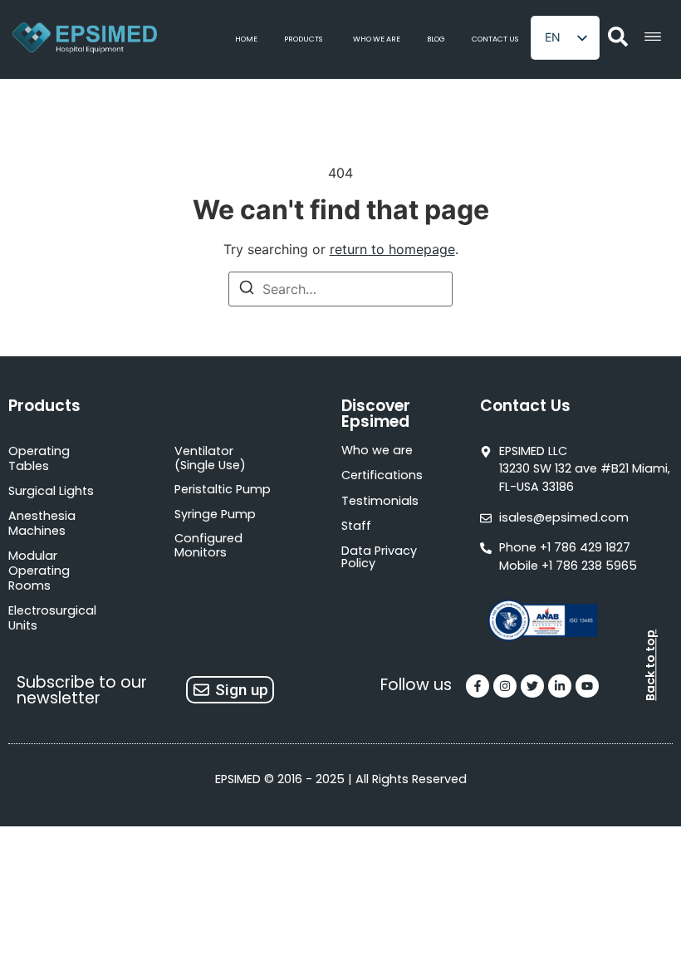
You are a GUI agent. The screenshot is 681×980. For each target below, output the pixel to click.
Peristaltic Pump (222, 489)
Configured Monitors (208, 545)
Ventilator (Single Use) (210, 458)
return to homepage (392, 249)
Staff (356, 525)
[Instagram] (505, 686)
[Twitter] (532, 686)
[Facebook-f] (477, 686)
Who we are (377, 450)
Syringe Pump (215, 514)
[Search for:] (340, 289)
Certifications (382, 475)
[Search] (246, 289)
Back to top (650, 665)
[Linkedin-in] (559, 686)
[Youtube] (587, 686)
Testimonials (380, 500)
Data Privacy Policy (379, 556)
